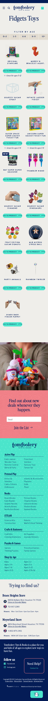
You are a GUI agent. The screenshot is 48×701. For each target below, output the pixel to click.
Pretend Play (10, 474)
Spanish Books (30, 509)
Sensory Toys (30, 465)
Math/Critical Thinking (33, 523)
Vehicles (8, 481)
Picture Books (30, 498)
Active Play (9, 454)
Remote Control (11, 465)
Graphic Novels (10, 504)
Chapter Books (30, 501)
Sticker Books (30, 507)
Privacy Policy (9, 681)
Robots (27, 520)
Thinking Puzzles (11, 551)
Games (7, 548)
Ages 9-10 (28, 567)
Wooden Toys (10, 462)
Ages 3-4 (8, 565)
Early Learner (9, 459)
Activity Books (10, 507)
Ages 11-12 (8, 570)
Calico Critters (10, 484)
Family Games (30, 551)
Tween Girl (28, 468)
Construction (10, 523)
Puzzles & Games (12, 543)
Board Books (9, 498)
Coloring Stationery (12, 537)
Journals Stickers (31, 537)
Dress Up (8, 479)
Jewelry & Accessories (33, 479)
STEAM (8, 516)
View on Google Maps (17, 602)
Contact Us (34, 668)
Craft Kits (8, 534)
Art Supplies (29, 534)
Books (7, 493)
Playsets (27, 481)
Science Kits (9, 520)
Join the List (21, 427)
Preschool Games (31, 548)
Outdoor (27, 462)
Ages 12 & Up (29, 570)
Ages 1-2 (27, 562)
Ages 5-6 (28, 565)
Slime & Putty (10, 468)
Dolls (26, 484)
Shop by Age (10, 557)
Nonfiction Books (11, 509)
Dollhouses (9, 487)
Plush (26, 487)
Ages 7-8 (8, 567)
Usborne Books (30, 504)
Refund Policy (18, 681)
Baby (6, 562)
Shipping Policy (38, 681)
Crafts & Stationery (13, 529)
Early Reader (9, 501)
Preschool (28, 459)
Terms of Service (28, 681)
